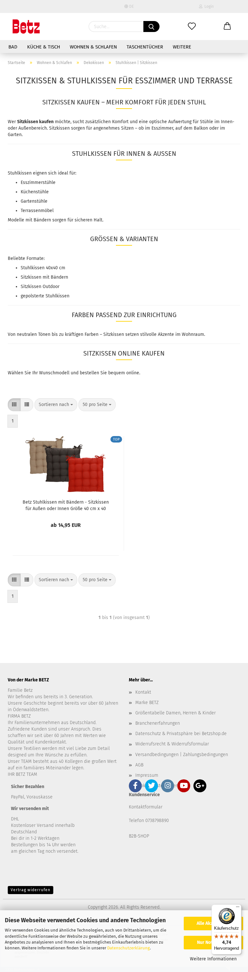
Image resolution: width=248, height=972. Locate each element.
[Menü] (238, 908)
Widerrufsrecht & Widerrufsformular (172, 744)
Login (208, 6)
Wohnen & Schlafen (93, 47)
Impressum (146, 775)
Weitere (182, 47)
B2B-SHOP (139, 836)
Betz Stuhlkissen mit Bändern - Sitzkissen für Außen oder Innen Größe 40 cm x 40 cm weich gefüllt (66, 504)
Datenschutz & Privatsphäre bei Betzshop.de (181, 733)
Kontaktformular (145, 807)
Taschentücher (145, 47)
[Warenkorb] (227, 26)
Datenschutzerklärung (128, 947)
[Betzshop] (26, 26)
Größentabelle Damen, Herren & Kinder (175, 713)
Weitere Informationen (213, 959)
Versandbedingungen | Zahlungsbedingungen (181, 754)
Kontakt (143, 692)
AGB (139, 765)
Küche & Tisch (43, 47)
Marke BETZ (147, 702)
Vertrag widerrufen (30, 890)
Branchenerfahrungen (157, 723)
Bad (12, 47)
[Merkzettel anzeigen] (192, 26)
